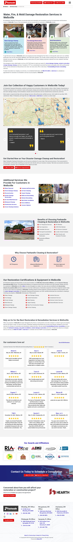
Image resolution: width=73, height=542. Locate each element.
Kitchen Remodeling (27, 198)
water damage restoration (12, 291)
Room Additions (26, 202)
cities (23, 286)
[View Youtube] (16, 513)
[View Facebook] (4, 513)
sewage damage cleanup (10, 65)
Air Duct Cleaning (26, 190)
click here (54, 71)
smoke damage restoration (39, 328)
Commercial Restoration (28, 188)
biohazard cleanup (14, 328)
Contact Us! (49, 2)
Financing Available (36, 2)
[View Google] (4, 516)
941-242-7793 (43, 527)
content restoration (64, 63)
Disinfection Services (11, 204)
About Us (26, 535)
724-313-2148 (26, 525)
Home (6, 6)
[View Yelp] (13, 513)
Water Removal (9, 188)
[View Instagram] (7, 513)
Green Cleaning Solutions (12, 207)
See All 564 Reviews (64, 342)
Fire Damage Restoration (34, 40)
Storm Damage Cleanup (11, 190)
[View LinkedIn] (10, 513)
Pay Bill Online (9, 520)
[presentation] (4, 139)
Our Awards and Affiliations (36, 443)
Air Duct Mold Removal (11, 199)
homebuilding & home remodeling (57, 66)
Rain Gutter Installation (28, 200)
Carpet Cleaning (26, 193)
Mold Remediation (55, 40)
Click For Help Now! (42, 475)
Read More (8, 52)
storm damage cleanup (52, 63)
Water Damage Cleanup (11, 40)
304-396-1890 (26, 513)
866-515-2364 (60, 2)
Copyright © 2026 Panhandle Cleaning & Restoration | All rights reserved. (37, 537)
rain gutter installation (25, 328)
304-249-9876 (43, 515)
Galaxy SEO (39, 539)
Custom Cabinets (26, 205)
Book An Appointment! (23, 167)
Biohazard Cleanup (10, 202)
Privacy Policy (45, 535)
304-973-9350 (60, 515)
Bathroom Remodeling (28, 195)
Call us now (32, 95)
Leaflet (47, 125)
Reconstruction (9, 193)
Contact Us (38, 535)
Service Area (13, 6)
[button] (43, 123)
